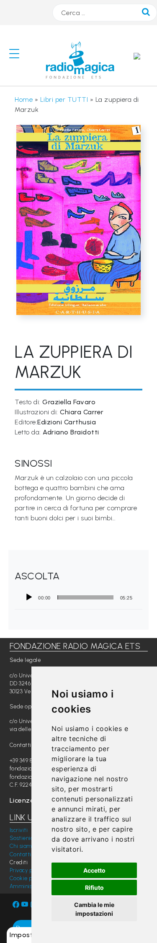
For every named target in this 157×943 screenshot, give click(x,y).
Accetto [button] (94, 870)
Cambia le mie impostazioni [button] (94, 909)
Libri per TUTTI (64, 99)
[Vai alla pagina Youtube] (26, 905)
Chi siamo (22, 846)
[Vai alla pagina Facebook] (16, 905)
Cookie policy (27, 878)
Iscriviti (19, 830)
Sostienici (22, 838)
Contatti (20, 854)
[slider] (85, 597)
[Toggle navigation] (17, 55)
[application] (78, 597)
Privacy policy (27, 870)
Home (24, 99)
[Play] (29, 597)
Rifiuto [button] (94, 887)
